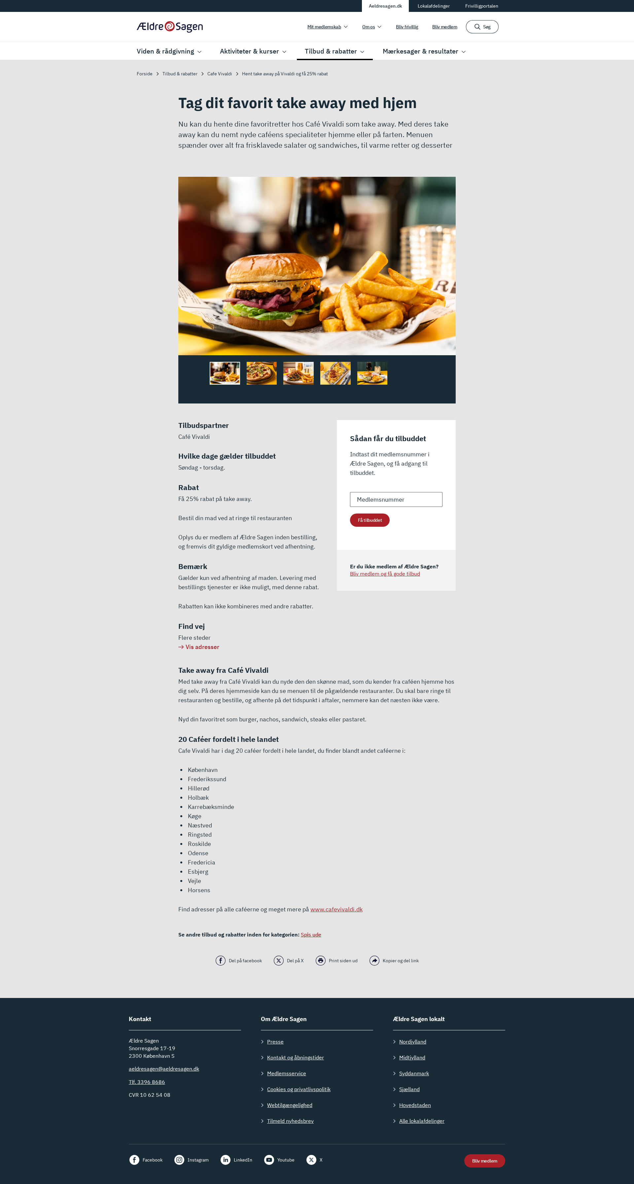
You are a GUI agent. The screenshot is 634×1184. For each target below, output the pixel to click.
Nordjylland (412, 1041)
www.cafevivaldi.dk (336, 909)
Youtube (286, 1160)
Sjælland (409, 1089)
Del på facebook (245, 961)
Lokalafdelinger (434, 6)
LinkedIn (243, 1160)
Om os (368, 27)
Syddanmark (414, 1073)
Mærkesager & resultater (420, 51)
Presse (275, 1041)
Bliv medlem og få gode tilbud (385, 573)
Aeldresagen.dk (385, 6)
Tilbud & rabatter (331, 51)
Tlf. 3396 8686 (147, 1082)
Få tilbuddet (370, 520)
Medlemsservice (286, 1073)
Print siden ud (343, 961)
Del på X (295, 961)
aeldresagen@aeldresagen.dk (164, 1068)
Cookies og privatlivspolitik (299, 1089)
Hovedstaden (415, 1105)
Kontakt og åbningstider (295, 1057)
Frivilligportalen (481, 6)
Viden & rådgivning (165, 51)
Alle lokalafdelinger (421, 1121)
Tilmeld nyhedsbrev (290, 1121)
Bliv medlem (444, 27)
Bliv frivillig (407, 27)
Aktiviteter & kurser (249, 51)
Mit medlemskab (324, 27)
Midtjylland (412, 1057)
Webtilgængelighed (289, 1105)
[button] (444, 270)
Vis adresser (202, 647)
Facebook (152, 1160)
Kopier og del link (401, 961)
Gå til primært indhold (161, 6)
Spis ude (311, 934)
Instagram (198, 1160)
